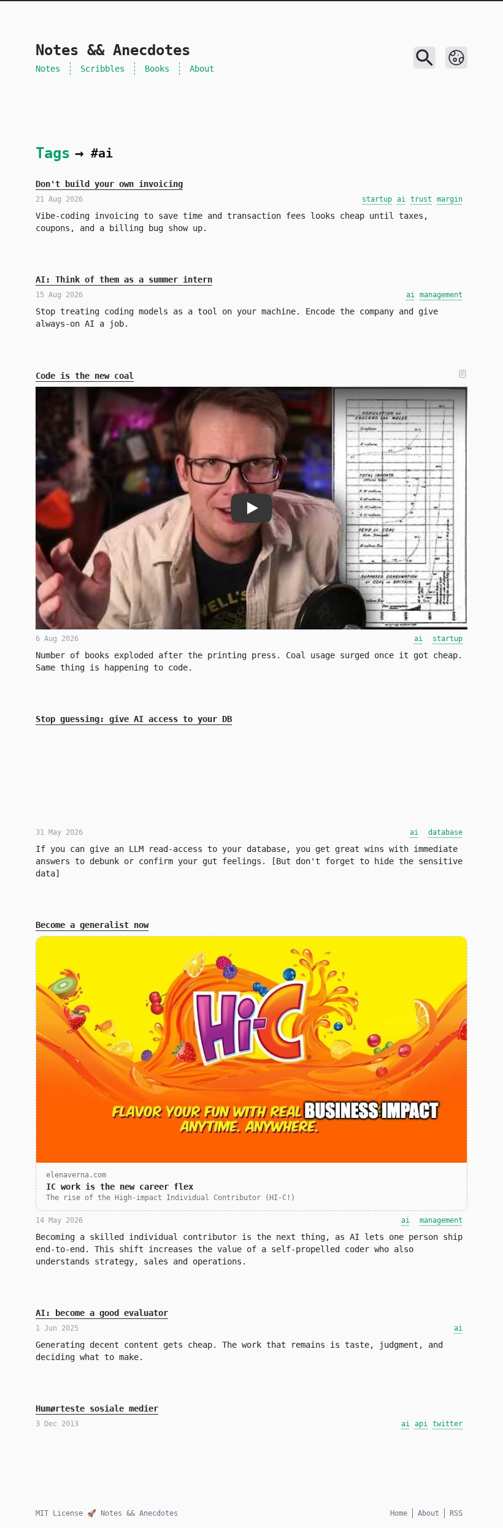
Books (157, 69)
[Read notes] (462, 374)
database (445, 832)
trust (421, 199)
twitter (447, 1424)
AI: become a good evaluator (102, 1313)
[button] (251, 508)
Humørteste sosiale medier (97, 1408)
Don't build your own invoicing (109, 184)
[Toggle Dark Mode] (456, 58)
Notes (48, 69)
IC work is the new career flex (119, 1187)
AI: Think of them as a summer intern (124, 279)
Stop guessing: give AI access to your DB (134, 719)
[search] (424, 58)
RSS (456, 1513)
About (202, 69)
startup (377, 199)
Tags (53, 153)
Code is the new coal (85, 376)
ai (401, 199)
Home (398, 1513)
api (421, 1424)
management (441, 295)
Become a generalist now (92, 925)
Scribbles (102, 69)
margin (450, 199)
